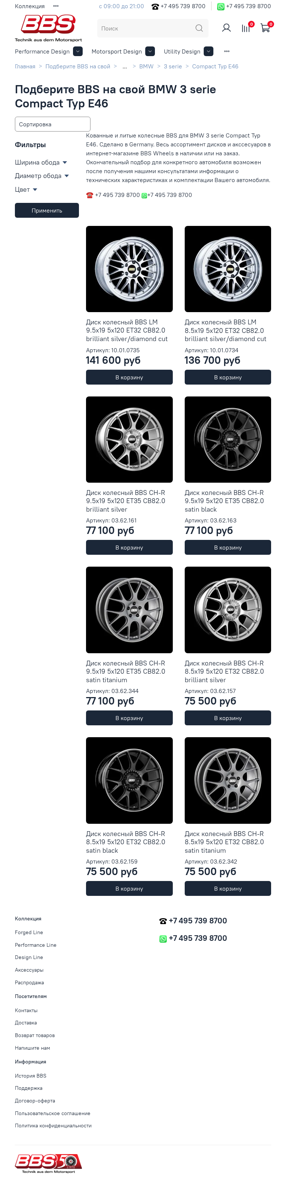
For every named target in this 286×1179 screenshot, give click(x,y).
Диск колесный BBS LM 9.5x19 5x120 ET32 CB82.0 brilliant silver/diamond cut (127, 330)
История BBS (31, 1075)
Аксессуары (29, 969)
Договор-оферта (35, 1100)
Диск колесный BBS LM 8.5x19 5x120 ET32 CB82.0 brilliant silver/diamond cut (225, 330)
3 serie (173, 66)
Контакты (26, 1010)
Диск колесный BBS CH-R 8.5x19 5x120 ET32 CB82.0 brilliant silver (224, 671)
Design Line (29, 957)
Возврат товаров (35, 1035)
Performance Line (36, 945)
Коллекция (30, 6)
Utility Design (182, 51)
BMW (146, 66)
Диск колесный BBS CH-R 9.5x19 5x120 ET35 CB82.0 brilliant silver (125, 501)
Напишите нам (32, 1047)
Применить (47, 210)
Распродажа (29, 982)
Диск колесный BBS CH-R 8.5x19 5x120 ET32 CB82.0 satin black (125, 842)
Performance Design (42, 51)
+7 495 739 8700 (183, 6)
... (125, 66)
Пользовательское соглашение (52, 1113)
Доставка (26, 1022)
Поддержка (28, 1088)
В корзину (129, 377)
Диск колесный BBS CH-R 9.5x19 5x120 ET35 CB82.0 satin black (224, 501)
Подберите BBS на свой (77, 66)
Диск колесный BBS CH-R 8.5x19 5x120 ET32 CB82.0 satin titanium (224, 842)
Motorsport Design (117, 51)
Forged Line (29, 932)
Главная (25, 66)
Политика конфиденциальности (53, 1125)
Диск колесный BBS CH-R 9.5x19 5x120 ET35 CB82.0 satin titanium (125, 671)
